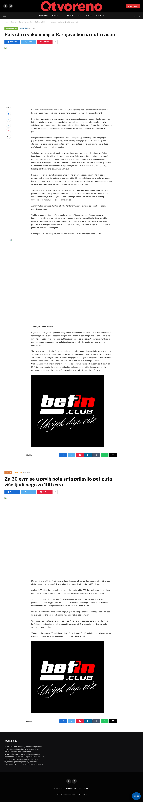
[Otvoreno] (71, 6)
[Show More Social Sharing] (55, 42)
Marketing (84, 788)
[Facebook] (8, 113)
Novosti (56, 16)
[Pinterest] (8, 131)
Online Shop (133, 6)
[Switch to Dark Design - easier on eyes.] (134, 16)
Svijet (80, 16)
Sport (89, 16)
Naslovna (43, 16)
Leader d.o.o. (82, 794)
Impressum (71, 788)
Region (69, 16)
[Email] (8, 136)
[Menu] (4, 15)
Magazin (100, 16)
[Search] (138, 15)
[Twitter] (8, 119)
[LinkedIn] (8, 125)
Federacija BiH (11, 28)
